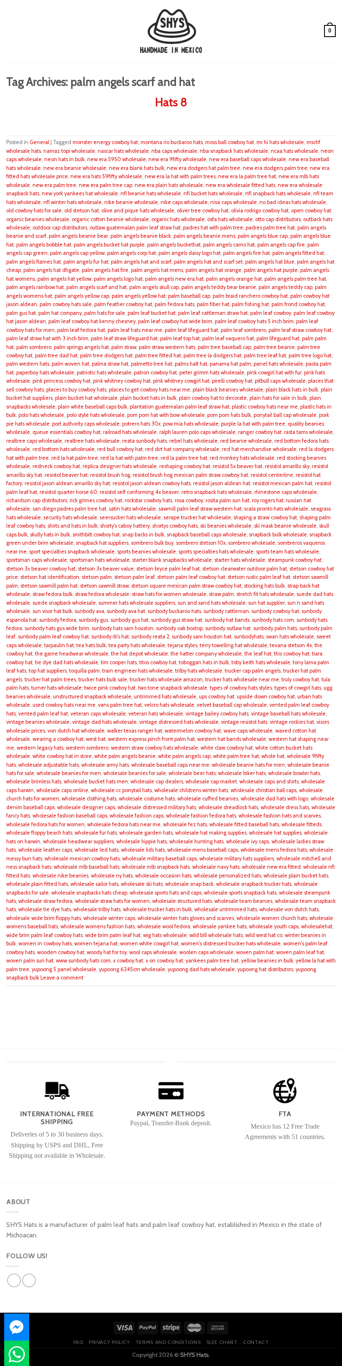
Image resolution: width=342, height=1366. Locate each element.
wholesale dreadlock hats (228, 807)
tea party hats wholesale (136, 645)
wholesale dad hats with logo (274, 798)
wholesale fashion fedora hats (201, 816)
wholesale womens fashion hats (97, 926)
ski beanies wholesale (225, 526)
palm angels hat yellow (64, 279)
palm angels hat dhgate (51, 270)
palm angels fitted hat (298, 253)
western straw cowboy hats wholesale (154, 748)
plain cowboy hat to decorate (213, 398)
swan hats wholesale (290, 636)
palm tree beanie (274, 347)
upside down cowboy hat (266, 696)
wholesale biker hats (242, 773)
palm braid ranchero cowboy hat (250, 296)
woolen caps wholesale (206, 952)
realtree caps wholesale (34, 441)
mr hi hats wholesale (280, 142)
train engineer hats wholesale (137, 671)
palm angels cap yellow (77, 253)
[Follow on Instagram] (29, 1280)
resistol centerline (272, 475)
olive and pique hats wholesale (137, 210)
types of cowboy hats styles (241, 688)
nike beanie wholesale (131, 202)
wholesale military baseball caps (159, 858)
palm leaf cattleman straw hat (213, 313)
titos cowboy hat (157, 662)
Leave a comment (61, 978)
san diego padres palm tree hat (69, 509)
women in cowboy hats (45, 943)
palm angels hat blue (269, 262)
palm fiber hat (213, 304)
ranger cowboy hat (260, 432)
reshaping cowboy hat (184, 466)
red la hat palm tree (74, 458)
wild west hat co (263, 935)
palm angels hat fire (105, 270)
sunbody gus (93, 620)
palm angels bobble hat (43, 245)
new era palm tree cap (105, 185)
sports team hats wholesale (287, 551)
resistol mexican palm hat (282, 483)
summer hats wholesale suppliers (136, 603)
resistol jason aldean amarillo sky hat (67, 483)
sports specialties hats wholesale (216, 551)
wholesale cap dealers (157, 781)
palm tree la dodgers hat (212, 355)
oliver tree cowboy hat (203, 210)
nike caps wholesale (184, 202)
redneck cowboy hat (56, 466)
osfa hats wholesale (230, 219)
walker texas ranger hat (134, 731)
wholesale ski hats (142, 884)
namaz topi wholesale (69, 151)
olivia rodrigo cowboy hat (260, 210)
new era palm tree (54, 185)
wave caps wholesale (248, 731)
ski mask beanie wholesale (285, 526)
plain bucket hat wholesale (86, 398)
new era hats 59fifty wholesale (106, 176)
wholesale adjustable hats (48, 765)
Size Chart (222, 1342)
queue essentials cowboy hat (67, 432)
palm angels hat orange (213, 270)
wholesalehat (316, 926)
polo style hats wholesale (96, 415)
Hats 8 (171, 102)
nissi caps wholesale (233, 202)
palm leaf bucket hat (152, 313)
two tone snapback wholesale (172, 688)
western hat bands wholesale (231, 739)
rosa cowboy (189, 500)
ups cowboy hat (216, 696)
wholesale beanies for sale (134, 773)
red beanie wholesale (246, 441)
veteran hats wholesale (155, 713)
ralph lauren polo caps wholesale (197, 432)
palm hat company (60, 313)
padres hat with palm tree (213, 227)
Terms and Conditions (168, 1342)
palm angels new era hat (174, 279)
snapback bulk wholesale (278, 534)
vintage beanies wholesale (38, 722)
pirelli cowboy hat (232, 381)
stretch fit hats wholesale (265, 594)
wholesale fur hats (96, 833)
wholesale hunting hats (196, 841)
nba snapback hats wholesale (234, 151)
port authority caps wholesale (86, 424)
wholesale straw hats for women (112, 901)
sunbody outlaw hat (228, 628)
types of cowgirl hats (297, 688)
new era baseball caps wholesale (247, 159)
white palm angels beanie (125, 756)
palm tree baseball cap (224, 347)
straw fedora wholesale (102, 594)
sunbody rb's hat (110, 636)
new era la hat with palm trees (180, 176)
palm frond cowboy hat (298, 304)
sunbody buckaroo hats (174, 611)
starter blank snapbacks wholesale (172, 560)
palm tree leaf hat (265, 355)
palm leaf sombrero (243, 330)
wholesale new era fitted (271, 867)
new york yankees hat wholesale (80, 193)
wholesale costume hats (147, 798)
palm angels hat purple (271, 270)
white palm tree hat (236, 756)
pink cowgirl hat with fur (274, 372)
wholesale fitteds (302, 824)
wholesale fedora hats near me (124, 824)
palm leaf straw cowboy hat (300, 330)
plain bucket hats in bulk (148, 398)
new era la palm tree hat (247, 176)
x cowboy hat (128, 960)
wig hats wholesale (165, 935)
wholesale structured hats (182, 901)
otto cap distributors (278, 219)
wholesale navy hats (215, 867)
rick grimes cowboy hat (96, 500)
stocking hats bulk (264, 586)
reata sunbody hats (144, 441)
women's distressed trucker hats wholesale (231, 943)
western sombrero (87, 748)
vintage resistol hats (244, 722)
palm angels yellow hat (139, 296)
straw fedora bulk (53, 594)
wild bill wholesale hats (216, 935)
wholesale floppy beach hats (39, 833)
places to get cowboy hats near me (149, 389)
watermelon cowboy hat (193, 731)
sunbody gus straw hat (176, 620)
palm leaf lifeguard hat (191, 330)
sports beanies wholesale (146, 551)
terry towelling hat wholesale (233, 645)
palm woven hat (70, 364)
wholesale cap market (211, 781)
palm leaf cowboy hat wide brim (175, 321)
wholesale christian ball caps (264, 790)
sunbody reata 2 (150, 636)
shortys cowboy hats (175, 526)
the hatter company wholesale (206, 654)
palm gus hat (21, 313)
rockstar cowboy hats (148, 500)
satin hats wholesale (132, 509)
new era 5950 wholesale (116, 159)
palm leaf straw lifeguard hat (124, 338)
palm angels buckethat (174, 245)
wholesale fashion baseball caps (70, 816)
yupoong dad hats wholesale (201, 969)
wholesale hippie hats (141, 841)
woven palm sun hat (29, 960)
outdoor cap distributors (60, 227)
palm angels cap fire (281, 245)
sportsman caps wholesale (36, 560)
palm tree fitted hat (158, 355)
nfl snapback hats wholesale (278, 193)
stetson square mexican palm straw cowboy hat (186, 586)
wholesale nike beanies (60, 875)
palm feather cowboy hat (123, 304)
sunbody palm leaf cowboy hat (53, 636)
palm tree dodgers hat (106, 355)
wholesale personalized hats (227, 875)
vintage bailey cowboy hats (217, 713)
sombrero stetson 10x (201, 543)
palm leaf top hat (180, 338)
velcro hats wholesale (169, 705)
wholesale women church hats (271, 918)
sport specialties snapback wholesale (72, 551)
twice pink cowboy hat (110, 688)
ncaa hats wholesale (294, 151)
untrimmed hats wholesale (165, 696)
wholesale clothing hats (89, 798)
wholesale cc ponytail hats (121, 790)
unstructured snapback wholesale (92, 696)
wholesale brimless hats (33, 781)
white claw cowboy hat (227, 748)
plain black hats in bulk (292, 389)
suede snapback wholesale (64, 603)
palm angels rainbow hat (35, 287)
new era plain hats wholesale (169, 185)
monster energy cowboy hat (105, 142)
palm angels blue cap (263, 236)
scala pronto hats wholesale (276, 509)
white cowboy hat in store (62, 756)
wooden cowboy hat (60, 952)
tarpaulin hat (59, 645)
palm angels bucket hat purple (109, 245)
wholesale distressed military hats (157, 807)
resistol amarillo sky (287, 466)
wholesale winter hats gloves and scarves (186, 918)
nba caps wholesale (174, 151)
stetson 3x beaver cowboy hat (40, 569)
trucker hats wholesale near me (242, 679)
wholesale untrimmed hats (225, 909)
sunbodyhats (249, 636)
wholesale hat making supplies (210, 833)
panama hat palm (230, 364)
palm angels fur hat (85, 262)
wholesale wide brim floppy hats (43, 918)
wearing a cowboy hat (58, 739)
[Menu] (11, 31)
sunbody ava (89, 611)
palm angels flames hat (33, 262)
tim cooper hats (119, 662)
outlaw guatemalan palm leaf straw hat (135, 227)
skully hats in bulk (50, 534)
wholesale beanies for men (69, 773)
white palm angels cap (184, 756)
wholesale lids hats (143, 850)
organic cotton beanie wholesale (110, 219)
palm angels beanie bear (78, 236)
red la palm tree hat (184, 458)
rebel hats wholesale (193, 441)
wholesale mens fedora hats (274, 850)
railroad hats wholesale (130, 432)
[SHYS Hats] (171, 30)
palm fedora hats (174, 304)
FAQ (78, 1342)
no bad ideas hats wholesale (292, 202)
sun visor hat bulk (52, 611)
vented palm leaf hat (43, 713)
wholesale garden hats (146, 833)
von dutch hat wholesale (76, 731)
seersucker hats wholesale (130, 517)
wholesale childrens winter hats (191, 790)
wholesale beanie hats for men (248, 765)
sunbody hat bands (227, 620)
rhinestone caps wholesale (285, 492)
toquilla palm (84, 671)
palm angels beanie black (141, 236)
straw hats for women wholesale (169, 594)
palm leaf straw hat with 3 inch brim (47, 338)
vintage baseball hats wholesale (288, 713)
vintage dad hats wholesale (104, 722)
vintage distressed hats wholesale (179, 722)
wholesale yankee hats (219, 926)
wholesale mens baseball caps (202, 850)
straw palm (221, 594)
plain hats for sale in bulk (278, 398)
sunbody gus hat (129, 620)
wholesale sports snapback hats (240, 893)
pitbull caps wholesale (280, 381)
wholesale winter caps (109, 918)
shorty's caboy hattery (125, 526)
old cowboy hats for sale (34, 210)
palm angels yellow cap (82, 296)
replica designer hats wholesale (120, 466)
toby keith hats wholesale (260, 662)
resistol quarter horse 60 (68, 492)
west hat (96, 739)
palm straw (123, 347)
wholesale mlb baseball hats (86, 867)
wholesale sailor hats (94, 884)
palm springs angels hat (81, 347)
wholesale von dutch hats (289, 909)
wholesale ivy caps (247, 841)
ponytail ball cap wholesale (285, 415)
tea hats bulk (91, 645)
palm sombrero (33, 347)
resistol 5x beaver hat (237, 466)
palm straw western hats (167, 347)
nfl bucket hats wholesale (213, 193)
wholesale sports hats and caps (165, 893)
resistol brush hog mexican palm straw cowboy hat (190, 475)
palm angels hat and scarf (141, 262)
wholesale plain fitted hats (37, 884)
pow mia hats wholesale (191, 424)
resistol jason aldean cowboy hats (152, 483)
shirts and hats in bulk (73, 526)
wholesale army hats (105, 765)
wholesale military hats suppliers (236, 858)
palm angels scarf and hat (96, 287)
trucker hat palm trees (50, 679)
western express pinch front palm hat (151, 739)
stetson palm (97, 577)
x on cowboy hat (164, 960)
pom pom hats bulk (229, 415)
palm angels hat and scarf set (208, 262)
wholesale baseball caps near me (170, 765)
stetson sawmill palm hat (49, 586)
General (39, 142)
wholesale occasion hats (163, 875)
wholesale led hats (96, 850)
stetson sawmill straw (104, 586)
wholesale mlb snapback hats (156, 867)
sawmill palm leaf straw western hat (199, 509)
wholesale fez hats (185, 824)
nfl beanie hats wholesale (151, 193)
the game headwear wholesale (71, 654)
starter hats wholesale (239, 560)
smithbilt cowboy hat (96, 534)
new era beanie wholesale (74, 168)
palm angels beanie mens (204, 236)
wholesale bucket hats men (96, 781)
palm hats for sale (104, 313)
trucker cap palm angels (253, 671)
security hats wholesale (70, 517)
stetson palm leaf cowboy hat (191, 577)
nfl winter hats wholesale (72, 202)
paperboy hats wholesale (45, 372)
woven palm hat (255, 952)
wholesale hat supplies (275, 833)
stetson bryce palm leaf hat (168, 569)
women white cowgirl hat (149, 943)
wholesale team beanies (243, 901)
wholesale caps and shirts (269, 781)
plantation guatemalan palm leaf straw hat (179, 407)
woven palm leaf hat (300, 952)
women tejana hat (96, 943)
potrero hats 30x (141, 424)
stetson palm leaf (134, 577)
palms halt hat (191, 364)
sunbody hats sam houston (122, 628)
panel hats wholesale (278, 364)
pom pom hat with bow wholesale (166, 415)
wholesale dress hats (285, 807)
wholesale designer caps (86, 807)
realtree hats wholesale (92, 441)
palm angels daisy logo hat (189, 253)
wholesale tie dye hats (44, 909)
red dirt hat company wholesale (182, 449)
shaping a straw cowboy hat (265, 517)
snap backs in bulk (143, 534)
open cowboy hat (311, 210)
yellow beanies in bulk (267, 960)
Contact (256, 1342)
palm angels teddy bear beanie (218, 287)
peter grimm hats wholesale (211, 372)
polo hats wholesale (41, 415)
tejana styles (182, 645)
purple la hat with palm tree (253, 424)
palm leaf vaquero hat (228, 338)
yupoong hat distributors (265, 969)
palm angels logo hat (118, 279)
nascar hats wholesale (123, 151)
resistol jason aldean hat (221, 483)
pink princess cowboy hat (62, 381)
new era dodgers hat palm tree (203, 168)
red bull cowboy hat (120, 449)
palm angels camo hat (229, 245)
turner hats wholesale (56, 688)
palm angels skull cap (154, 287)
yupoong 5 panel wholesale (64, 969)
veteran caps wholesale (98, 713)
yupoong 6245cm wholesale (132, 969)
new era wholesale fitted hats (240, 185)
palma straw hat (110, 364)
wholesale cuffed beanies (207, 798)
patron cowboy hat (155, 372)
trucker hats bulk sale (102, 679)
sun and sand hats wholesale (212, 603)
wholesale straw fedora (45, 901)
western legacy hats (40, 748)
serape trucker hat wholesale (197, 517)
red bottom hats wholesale (64, 449)
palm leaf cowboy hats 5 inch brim (254, 321)
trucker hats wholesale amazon (166, 679)
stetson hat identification (49, 577)
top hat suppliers (48, 671)
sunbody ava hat (126, 611)
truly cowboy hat (300, 679)
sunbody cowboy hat (275, 611)
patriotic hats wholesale (104, 372)
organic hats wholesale (178, 219)
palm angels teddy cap (285, 287)
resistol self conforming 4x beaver (139, 492)
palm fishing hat (250, 304)
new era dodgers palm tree (275, 168)
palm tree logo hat (310, 355)
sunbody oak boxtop (179, 628)
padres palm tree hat (270, 227)
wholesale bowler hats (294, 773)
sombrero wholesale (251, 543)
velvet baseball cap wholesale (232, 705)
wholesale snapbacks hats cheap (89, 893)
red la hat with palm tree (129, 458)
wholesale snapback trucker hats (254, 884)
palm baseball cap (189, 296)
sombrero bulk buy (152, 543)
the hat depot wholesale (139, 654)
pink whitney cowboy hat (122, 381)
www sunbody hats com (83, 960)
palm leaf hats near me (135, 330)
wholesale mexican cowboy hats (82, 858)
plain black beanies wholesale (228, 389)
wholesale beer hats (192, 773)
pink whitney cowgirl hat (181, 381)
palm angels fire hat (246, 253)
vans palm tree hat (120, 705)
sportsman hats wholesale (100, 560)
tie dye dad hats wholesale (66, 662)
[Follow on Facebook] (14, 1280)
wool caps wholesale (153, 952)
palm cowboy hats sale (66, 304)
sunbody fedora (57, 620)
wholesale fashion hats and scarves (280, 816)
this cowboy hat (291, 654)
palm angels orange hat (234, 279)
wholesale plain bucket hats (296, 875)
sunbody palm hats (275, 628)
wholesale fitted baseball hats (244, 824)
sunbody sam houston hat (201, 636)
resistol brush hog (110, 475)
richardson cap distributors (36, 500)
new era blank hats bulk (136, 168)
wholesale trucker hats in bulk (157, 909)
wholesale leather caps (45, 850)
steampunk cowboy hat (295, 560)
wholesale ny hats (112, 875)
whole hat (273, 756)
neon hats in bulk (64, 159)
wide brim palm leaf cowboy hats (44, 935)
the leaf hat (258, 654)
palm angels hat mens (157, 270)
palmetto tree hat (151, 364)
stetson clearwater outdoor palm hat (244, 569)
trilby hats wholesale (198, 671)
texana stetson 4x (291, 645)
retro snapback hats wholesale (216, 492)
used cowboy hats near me (64, 705)
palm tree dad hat (56, 355)
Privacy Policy (109, 1342)
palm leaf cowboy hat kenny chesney (92, 321)
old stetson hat (81, 210)
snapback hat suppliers (102, 543)
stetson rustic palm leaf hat (259, 577)
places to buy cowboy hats (76, 389)
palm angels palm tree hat (295, 279)
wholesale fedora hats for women (45, 824)
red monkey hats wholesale (242, 458)
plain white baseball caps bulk (92, 407)
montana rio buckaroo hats (172, 142)
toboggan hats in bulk (204, 662)
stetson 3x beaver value (106, 569)
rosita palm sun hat (227, 500)
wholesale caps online (62, 790)
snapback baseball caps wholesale (206, 534)
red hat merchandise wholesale (259, 449)
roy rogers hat (268, 500)
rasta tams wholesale (308, 432)
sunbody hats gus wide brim (57, 628)
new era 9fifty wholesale (177, 159)
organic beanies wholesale (37, 219)
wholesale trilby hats (97, 909)
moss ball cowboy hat (229, 142)
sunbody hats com (273, 620)
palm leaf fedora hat (81, 330)
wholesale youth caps (274, 926)
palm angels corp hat (131, 253)
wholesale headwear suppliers (78, 841)
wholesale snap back (189, 884)
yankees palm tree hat (212, 960)
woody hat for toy (107, 952)
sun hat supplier (266, 603)
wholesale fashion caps (136, 816)
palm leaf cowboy (270, 313)
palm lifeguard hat (277, 338)
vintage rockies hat (292, 722)
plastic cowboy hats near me (265, 407)
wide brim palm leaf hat (113, 935)
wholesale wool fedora (163, 926)
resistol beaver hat (66, 475)
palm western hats (27, 364)
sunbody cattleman (226, 611)
